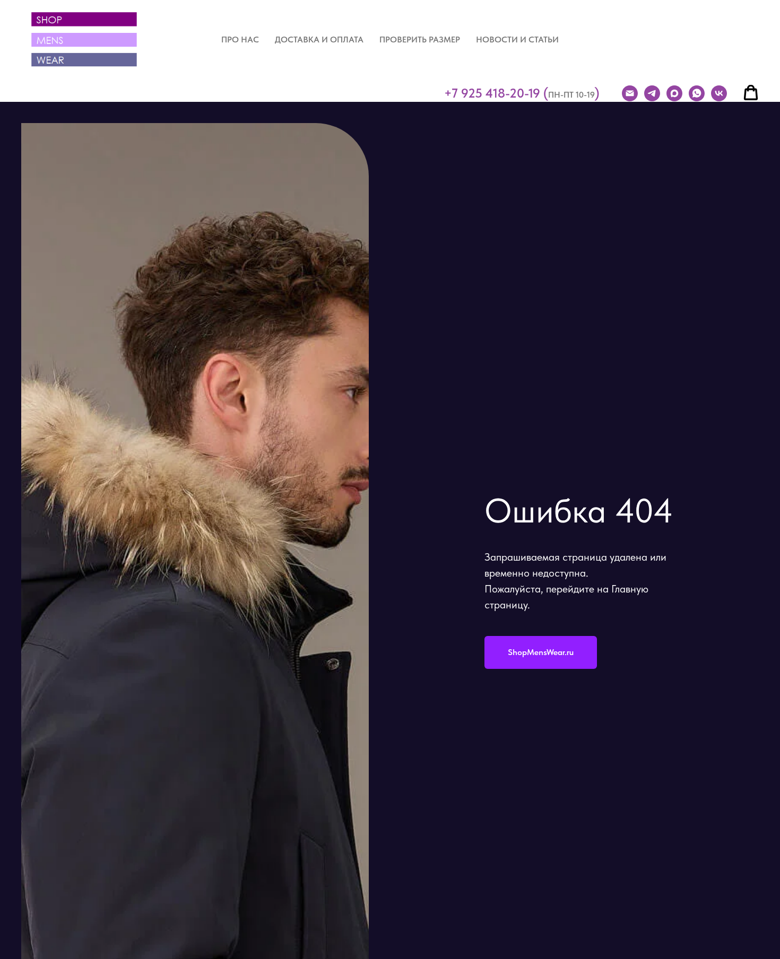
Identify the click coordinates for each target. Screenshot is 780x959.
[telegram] (652, 93)
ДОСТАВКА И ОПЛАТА (319, 39)
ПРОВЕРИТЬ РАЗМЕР (419, 39)
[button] (751, 93)
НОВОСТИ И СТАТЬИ (517, 39)
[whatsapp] (697, 93)
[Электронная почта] (630, 93)
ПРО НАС (240, 39)
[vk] (719, 93)
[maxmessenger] (674, 93)
